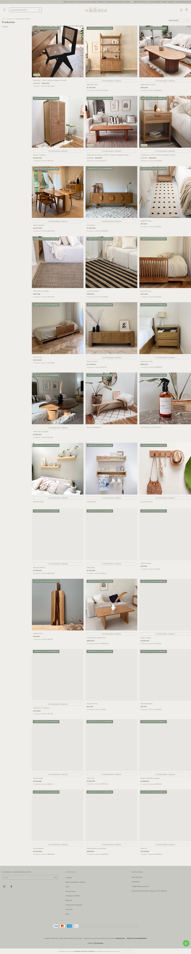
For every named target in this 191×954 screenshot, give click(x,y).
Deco (67, 887)
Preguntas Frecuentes (74, 905)
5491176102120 (136, 877)
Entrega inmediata (73, 896)
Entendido (127, 951)
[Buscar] (39, 10)
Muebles (5, 27)
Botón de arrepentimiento (137, 938)
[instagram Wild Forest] (4, 886)
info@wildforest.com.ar (140, 886)
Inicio (3, 19)
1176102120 (135, 882)
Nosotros (69, 900)
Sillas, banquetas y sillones (75, 882)
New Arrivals (70, 891)
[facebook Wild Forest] (11, 886)
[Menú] (4, 10)
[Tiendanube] (95, 944)
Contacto (69, 909)
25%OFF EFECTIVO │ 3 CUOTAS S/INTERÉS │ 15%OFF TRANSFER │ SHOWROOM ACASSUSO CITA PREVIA (100, 2)
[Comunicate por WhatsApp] (186, 943)
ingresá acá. (120, 938)
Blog (67, 914)
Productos (10, 19)
